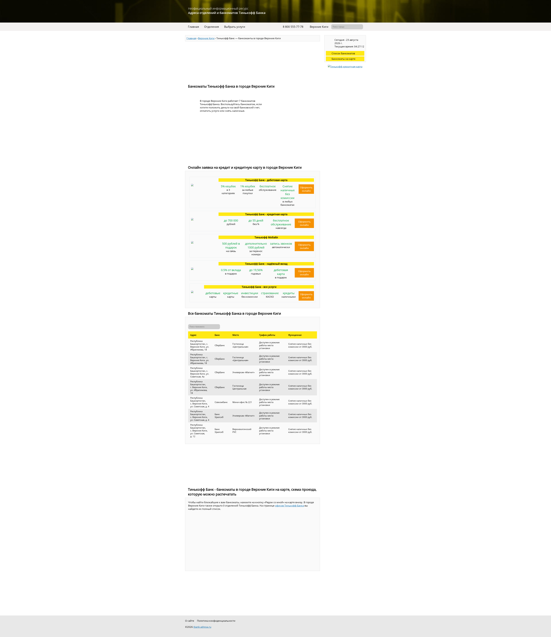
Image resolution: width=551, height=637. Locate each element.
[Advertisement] (252, 61)
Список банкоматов (343, 53)
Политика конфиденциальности (216, 620)
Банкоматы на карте (343, 58)
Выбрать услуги (234, 27)
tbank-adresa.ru (202, 627)
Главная (193, 27)
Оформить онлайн (306, 189)
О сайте (189, 620)
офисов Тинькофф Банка (289, 505)
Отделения (211, 27)
